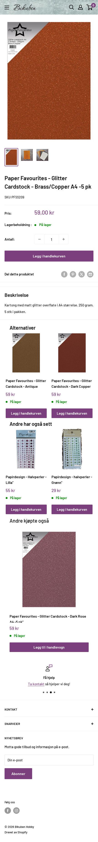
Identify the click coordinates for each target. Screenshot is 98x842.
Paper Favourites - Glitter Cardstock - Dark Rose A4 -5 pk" (48, 618)
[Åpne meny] (7, 7)
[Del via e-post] (90, 274)
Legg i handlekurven (49, 256)
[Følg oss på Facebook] (8, 810)
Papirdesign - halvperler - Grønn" (72, 480)
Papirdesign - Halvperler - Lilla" (26, 480)
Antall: (10, 239)
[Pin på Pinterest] (73, 274)
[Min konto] (80, 7)
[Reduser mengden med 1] (39, 239)
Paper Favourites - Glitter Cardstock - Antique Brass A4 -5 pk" (26, 383)
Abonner (18, 773)
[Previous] (11, 371)
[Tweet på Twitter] (81, 274)
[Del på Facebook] (64, 274)
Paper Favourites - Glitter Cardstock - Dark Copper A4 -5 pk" (72, 383)
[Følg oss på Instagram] (16, 810)
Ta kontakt (36, 684)
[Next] (87, 371)
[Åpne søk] (71, 7)
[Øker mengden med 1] (63, 239)
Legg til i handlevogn (49, 647)
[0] (90, 7)
